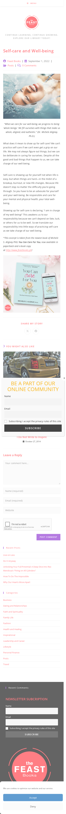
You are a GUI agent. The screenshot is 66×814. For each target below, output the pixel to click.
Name (7, 396)
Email (7, 408)
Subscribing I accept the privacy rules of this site (34, 421)
